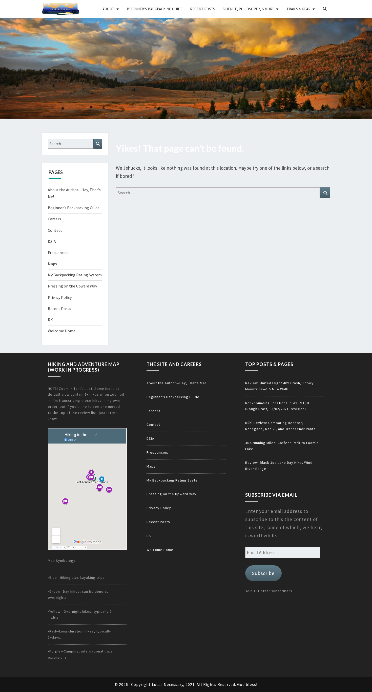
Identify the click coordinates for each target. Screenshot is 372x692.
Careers (54, 218)
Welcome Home (61, 330)
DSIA (52, 241)
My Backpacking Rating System (75, 274)
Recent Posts (202, 9)
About (108, 9)
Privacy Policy (60, 297)
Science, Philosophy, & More (248, 9)
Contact (55, 230)
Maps (52, 263)
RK (50, 319)
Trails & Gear (298, 9)
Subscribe (263, 573)
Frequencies (58, 252)
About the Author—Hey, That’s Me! (176, 383)
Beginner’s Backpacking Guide (154, 9)
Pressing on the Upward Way (72, 286)
